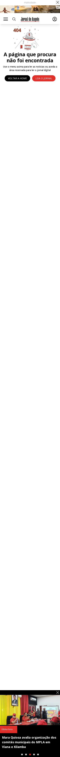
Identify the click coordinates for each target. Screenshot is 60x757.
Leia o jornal (44, 78)
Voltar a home (17, 78)
